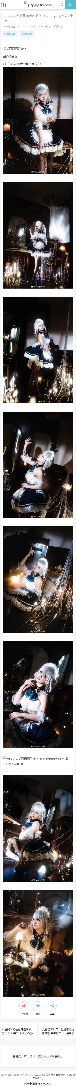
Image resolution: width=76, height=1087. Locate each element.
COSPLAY (10, 33)
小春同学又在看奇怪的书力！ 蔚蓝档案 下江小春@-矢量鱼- (17, 1033)
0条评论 (57, 26)
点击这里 (46, 1056)
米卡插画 (10, 26)
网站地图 (61, 1074)
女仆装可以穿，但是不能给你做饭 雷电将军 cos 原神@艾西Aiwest (58, 1033)
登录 (70, 4)
